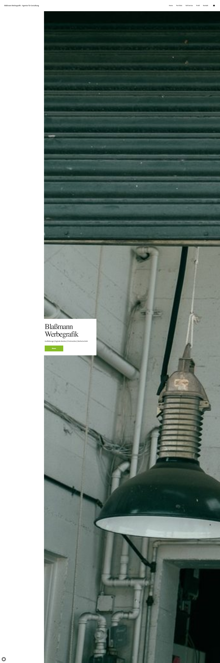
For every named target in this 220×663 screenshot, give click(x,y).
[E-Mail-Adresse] (214, 5)
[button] (4, 659)
